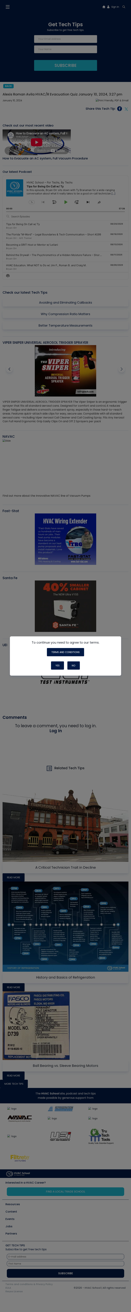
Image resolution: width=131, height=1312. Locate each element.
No (73, 665)
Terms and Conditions (65, 652)
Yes (57, 665)
